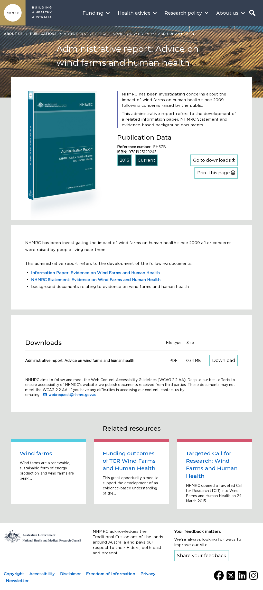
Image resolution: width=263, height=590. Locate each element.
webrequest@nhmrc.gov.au (72, 395)
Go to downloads (212, 160)
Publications (43, 34)
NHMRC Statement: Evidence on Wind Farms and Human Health (96, 279)
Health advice (134, 13)
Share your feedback (201, 555)
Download (225, 360)
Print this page (214, 172)
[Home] (13, 13)
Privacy (147, 573)
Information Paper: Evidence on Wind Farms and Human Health (95, 272)
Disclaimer (70, 573)
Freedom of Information (110, 573)
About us (227, 13)
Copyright (14, 573)
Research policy (183, 13)
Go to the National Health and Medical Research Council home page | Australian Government (42, 536)
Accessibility (42, 573)
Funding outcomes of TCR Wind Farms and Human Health (129, 461)
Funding (93, 13)
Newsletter (17, 580)
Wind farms (36, 453)
